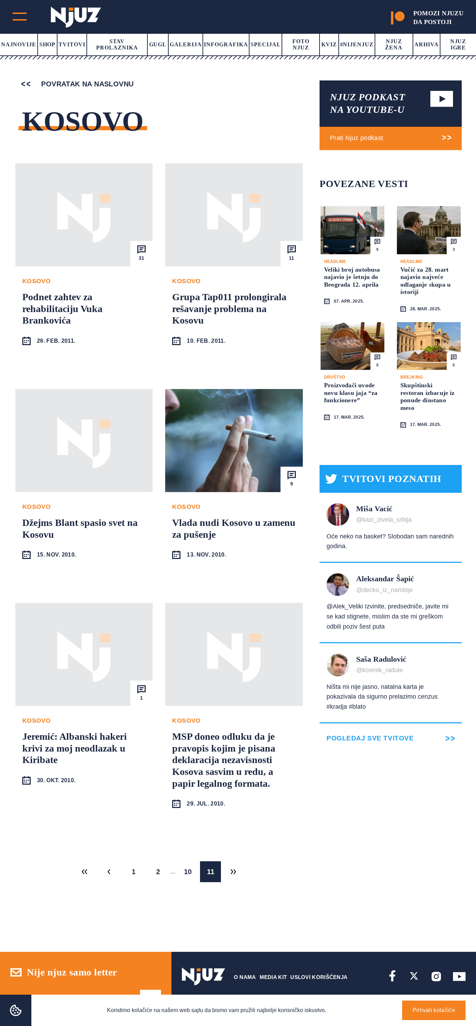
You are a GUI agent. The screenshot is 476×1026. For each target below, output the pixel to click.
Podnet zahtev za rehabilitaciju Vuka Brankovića (62, 309)
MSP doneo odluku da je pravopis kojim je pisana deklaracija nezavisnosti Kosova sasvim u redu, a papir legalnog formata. (223, 759)
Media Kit (273, 977)
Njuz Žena (393, 44)
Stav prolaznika (117, 44)
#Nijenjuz (357, 44)
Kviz (329, 44)
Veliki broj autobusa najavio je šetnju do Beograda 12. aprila (352, 277)
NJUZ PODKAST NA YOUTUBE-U (367, 103)
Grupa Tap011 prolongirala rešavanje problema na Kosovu (229, 309)
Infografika (226, 44)
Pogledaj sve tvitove (370, 738)
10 (188, 872)
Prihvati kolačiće (434, 1010)
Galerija (186, 44)
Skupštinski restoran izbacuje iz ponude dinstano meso (427, 396)
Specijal (266, 44)
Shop (47, 44)
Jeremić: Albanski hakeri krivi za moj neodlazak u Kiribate (74, 748)
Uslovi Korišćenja (318, 977)
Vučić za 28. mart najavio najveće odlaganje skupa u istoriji (425, 281)
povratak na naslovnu (86, 84)
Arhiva (426, 44)
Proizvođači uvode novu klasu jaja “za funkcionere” (350, 393)
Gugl (158, 44)
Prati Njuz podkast (356, 138)
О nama (245, 977)
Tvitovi (72, 44)
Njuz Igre (458, 44)
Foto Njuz (300, 44)
